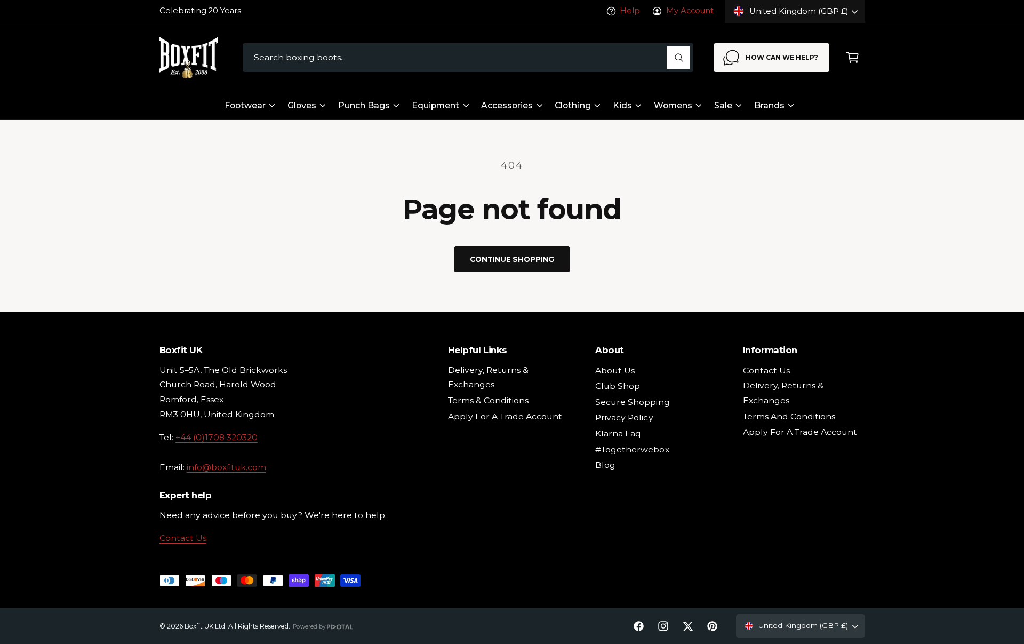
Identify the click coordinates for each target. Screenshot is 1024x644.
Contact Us (182, 538)
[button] (852, 58)
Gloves (301, 105)
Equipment (435, 105)
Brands (769, 105)
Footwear (245, 105)
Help (630, 10)
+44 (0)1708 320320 (216, 437)
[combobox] (468, 58)
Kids (622, 105)
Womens (673, 105)
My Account (689, 10)
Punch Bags (364, 105)
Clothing (572, 105)
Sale (723, 105)
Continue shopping (512, 259)
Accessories (507, 105)
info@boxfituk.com (226, 467)
